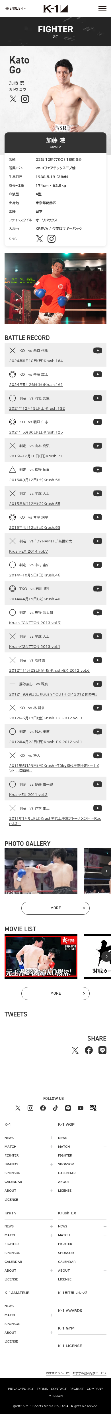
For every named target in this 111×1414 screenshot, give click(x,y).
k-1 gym (66, 1328)
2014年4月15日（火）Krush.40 (34, 599)
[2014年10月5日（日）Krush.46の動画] (98, 565)
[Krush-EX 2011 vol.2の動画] (98, 784)
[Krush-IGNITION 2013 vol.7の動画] (98, 612)
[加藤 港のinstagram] (25, 99)
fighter (12, 1155)
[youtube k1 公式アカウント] (80, 1108)
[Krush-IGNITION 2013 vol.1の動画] (98, 636)
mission (56, 1395)
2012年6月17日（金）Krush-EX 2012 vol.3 (45, 718)
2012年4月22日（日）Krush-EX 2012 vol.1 (45, 741)
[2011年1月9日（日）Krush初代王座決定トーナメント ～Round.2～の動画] (98, 808)
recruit (76, 1388)
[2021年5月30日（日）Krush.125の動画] (98, 422)
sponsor (12, 1173)
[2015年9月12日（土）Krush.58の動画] (98, 469)
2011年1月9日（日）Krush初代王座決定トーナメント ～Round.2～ (55, 821)
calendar (13, 1181)
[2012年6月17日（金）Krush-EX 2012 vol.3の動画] (98, 708)
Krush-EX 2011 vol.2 (28, 794)
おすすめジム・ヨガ (58, 1373)
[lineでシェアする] (102, 1050)
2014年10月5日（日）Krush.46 (34, 575)
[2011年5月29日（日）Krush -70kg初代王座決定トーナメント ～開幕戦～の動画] (98, 755)
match (10, 1146)
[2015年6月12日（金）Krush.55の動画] (98, 493)
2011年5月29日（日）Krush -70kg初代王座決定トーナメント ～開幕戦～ (54, 768)
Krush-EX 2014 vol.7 (28, 551)
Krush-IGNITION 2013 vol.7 (35, 622)
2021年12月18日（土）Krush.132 (37, 408)
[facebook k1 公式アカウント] (43, 1108)
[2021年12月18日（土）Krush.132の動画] (98, 398)
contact (59, 1388)
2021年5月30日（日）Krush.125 (36, 432)
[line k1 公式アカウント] (68, 1108)
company (95, 1388)
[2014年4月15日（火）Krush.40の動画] (98, 589)
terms (42, 1388)
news (9, 1137)
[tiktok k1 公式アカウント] (55, 1108)
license (11, 1199)
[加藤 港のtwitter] (13, 99)
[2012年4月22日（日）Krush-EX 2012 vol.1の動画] (98, 731)
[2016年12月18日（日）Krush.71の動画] (98, 446)
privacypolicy (21, 1388)
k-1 (72, 1292)
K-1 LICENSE (70, 1345)
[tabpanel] (41, 871)
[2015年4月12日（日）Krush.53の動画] (98, 517)
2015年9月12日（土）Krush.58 (34, 479)
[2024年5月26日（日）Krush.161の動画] (98, 374)
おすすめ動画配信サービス (89, 1373)
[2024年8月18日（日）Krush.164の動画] (98, 350)
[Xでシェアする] (75, 1050)
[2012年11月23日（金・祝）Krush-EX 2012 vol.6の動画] (98, 660)
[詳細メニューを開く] (102, 8)
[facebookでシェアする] (89, 1050)
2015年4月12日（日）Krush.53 (34, 527)
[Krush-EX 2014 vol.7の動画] (98, 541)
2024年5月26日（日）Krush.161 (36, 384)
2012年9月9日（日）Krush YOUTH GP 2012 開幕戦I (53, 694)
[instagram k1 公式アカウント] (30, 1108)
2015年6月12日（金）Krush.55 (34, 503)
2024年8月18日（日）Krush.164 (36, 360)
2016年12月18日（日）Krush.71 (35, 456)
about (10, 1190)
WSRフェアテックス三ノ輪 (55, 168)
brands (11, 1164)
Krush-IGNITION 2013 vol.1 (34, 646)
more (67, 909)
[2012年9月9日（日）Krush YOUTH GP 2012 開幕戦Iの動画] (98, 684)
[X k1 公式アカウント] (18, 1108)
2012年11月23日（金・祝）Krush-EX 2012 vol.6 (49, 670)
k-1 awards (70, 1310)
